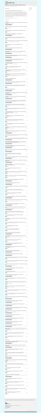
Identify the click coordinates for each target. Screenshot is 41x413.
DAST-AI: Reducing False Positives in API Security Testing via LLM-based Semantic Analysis (15, 123)
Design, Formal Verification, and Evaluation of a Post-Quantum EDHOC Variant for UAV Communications (16, 134)
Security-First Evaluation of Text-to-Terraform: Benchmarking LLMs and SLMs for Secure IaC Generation (16, 260)
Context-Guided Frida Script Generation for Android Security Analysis (12, 182)
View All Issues (7, 394)
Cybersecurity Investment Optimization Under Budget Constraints (12, 374)
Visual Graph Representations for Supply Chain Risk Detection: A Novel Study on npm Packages (15, 388)
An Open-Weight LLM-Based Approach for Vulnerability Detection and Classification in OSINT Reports (16, 307)
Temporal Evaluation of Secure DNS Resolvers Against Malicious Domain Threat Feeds (14, 381)
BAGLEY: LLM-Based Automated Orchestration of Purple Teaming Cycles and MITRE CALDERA (15, 81)
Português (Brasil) (30, 9)
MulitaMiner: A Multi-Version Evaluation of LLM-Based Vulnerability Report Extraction (14, 211)
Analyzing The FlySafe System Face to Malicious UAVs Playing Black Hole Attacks (13, 44)
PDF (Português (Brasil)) (9, 35)
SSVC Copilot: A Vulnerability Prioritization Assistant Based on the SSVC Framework (14, 274)
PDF (6, 28)
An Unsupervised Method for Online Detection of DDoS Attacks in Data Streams (13, 300)
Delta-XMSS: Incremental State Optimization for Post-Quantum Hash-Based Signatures (14, 352)
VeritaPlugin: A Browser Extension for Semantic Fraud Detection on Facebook (13, 321)
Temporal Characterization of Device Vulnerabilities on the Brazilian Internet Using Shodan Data (15, 100)
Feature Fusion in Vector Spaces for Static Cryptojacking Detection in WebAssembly (14, 179)
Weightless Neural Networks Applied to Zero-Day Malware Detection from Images (14, 253)
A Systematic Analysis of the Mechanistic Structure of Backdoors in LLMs (13, 314)
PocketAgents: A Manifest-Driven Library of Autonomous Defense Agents (13, 239)
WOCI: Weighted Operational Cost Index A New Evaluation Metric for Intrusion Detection (14, 332)
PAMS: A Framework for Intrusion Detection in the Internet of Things (12, 232)
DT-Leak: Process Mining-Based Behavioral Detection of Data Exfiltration (13, 153)
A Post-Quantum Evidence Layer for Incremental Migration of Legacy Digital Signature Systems (15, 30)
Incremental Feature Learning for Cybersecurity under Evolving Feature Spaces (13, 189)
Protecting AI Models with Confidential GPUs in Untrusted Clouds (12, 250)
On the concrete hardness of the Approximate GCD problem (11, 225)
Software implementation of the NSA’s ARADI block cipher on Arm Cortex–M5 (13, 378)
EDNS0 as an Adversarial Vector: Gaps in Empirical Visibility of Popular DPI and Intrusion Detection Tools (16, 156)
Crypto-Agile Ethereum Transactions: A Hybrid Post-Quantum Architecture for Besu (14, 119)
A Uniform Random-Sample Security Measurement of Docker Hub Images (13, 367)
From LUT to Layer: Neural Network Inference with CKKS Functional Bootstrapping (14, 363)
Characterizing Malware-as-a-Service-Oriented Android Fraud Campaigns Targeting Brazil (14, 104)
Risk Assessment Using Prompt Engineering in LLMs (10, 78)
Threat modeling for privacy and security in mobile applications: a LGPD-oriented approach (15, 203)
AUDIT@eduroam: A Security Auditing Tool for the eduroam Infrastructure (13, 66)
